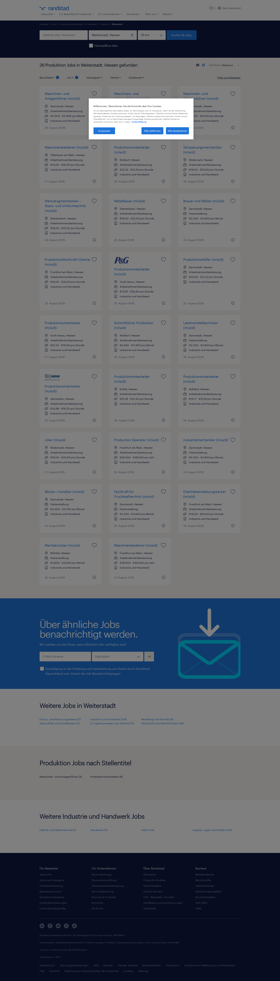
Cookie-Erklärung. (139, 122)
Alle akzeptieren (177, 130)
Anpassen (104, 130)
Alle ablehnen (152, 130)
